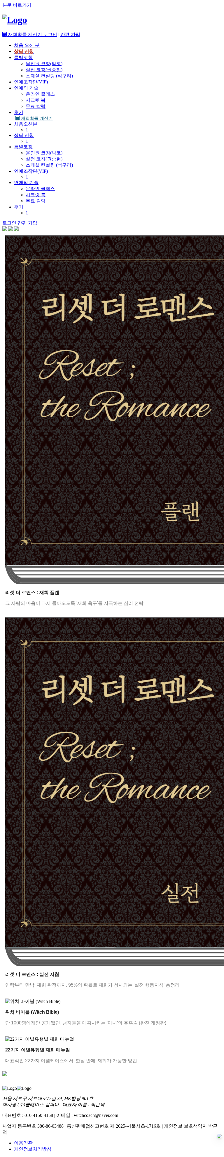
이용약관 (23, 1142)
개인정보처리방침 (32, 1149)
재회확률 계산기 (36, 118)
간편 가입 (27, 222)
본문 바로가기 (17, 5)
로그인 (50, 34)
